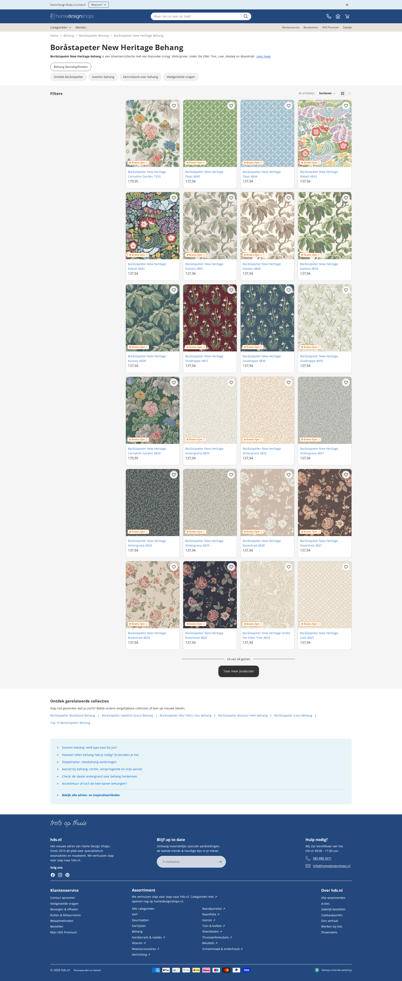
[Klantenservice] (328, 16)
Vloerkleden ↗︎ (212, 931)
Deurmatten (140, 920)
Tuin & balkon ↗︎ (213, 926)
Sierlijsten (139, 926)
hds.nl (65, 970)
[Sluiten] (347, 4)
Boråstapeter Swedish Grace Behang (127, 715)
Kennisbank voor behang (140, 77)
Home (54, 36)
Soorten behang (103, 77)
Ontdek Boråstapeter (68, 77)
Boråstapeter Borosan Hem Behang (243, 715)
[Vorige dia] (132, 133)
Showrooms (329, 932)
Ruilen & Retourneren (65, 915)
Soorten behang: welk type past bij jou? (89, 747)
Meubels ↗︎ (210, 943)
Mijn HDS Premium (63, 932)
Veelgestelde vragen (181, 77)
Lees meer (263, 56)
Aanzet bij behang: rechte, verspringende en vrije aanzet (102, 769)
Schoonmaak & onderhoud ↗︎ (222, 949)
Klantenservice (64, 890)
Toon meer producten (238, 671)
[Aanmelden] (220, 862)
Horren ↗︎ (208, 920)
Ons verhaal (329, 921)
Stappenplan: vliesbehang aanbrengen (89, 762)
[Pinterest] (67, 874)
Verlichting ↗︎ (141, 954)
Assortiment (143, 890)
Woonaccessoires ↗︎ (145, 949)
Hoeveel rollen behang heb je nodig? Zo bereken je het (100, 755)
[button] (327, 93)
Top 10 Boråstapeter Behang (70, 723)
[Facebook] (52, 874)
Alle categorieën (143, 909)
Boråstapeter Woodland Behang (72, 715)
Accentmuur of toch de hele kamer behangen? (94, 783)
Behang (68, 36)
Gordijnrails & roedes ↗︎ (148, 937)
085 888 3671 (322, 858)
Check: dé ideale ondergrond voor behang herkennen (99, 776)
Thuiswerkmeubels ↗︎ (217, 937)
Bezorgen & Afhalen (64, 909)
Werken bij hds (331, 926)
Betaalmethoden (61, 921)
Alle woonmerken (333, 898)
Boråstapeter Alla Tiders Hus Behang (185, 715)
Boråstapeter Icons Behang (293, 715)
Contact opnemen (62, 898)
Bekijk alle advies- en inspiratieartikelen (91, 795)
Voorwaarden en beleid (87, 970)
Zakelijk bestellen (333, 909)
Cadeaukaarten (332, 915)
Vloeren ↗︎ (139, 943)
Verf (135, 914)
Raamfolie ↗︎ (211, 914)
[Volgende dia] (173, 133)
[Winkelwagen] (347, 16)
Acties (325, 904)
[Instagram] (60, 874)
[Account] (338, 16)
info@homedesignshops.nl (331, 866)
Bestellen (56, 926)
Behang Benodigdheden (71, 67)
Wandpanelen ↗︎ (213, 909)
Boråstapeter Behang (94, 36)
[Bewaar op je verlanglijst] (174, 106)
